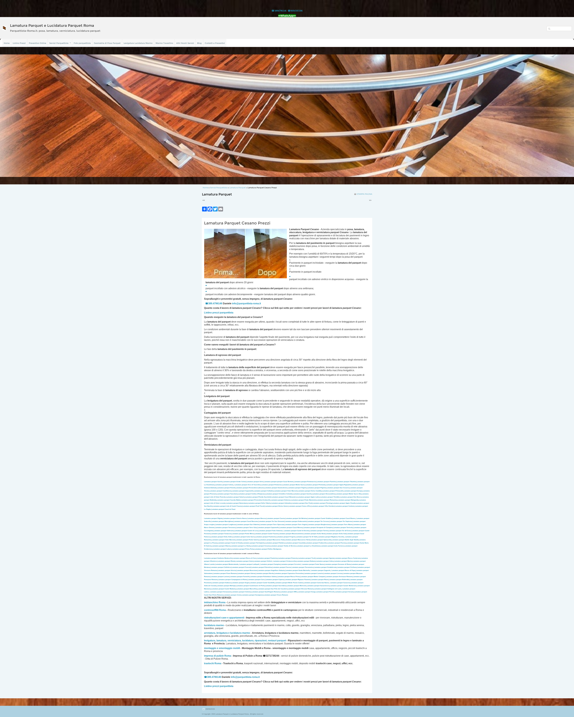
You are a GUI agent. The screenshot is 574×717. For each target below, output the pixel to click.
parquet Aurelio (302, 494)
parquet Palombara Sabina (263, 576)
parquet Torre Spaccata (272, 524)
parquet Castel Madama (223, 589)
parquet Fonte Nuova (313, 564)
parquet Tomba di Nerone (283, 546)
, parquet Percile (325, 592)
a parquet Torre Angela (296, 524)
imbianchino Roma (214, 602)
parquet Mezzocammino (291, 533)
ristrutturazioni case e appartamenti (224, 617)
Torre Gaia (253, 527)
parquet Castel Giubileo (319, 518)
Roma (222, 610)
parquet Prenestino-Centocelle (255, 500)
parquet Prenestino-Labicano (250, 488)
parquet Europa (353, 491)
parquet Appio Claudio (344, 503)
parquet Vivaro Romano (276, 595)
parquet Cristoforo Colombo (279, 494)
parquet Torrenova (225, 527)
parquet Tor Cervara (318, 521)
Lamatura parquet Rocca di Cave (245, 558)
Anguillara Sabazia (278, 570)
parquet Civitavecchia (284, 561)
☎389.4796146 (213, 303)
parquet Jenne (232, 595)
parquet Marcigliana (222, 521)
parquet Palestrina (261, 567)
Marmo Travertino (164, 43)
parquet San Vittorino (248, 524)
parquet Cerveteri (291, 564)
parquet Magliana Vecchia (331, 537)
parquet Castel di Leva (246, 530)
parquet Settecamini (296, 521)
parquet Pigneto (316, 488)
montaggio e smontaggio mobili (222, 648)
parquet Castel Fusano (266, 533)
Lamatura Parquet (237, 187)
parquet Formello (239, 576)
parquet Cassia (276, 518)
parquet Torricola (343, 527)
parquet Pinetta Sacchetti (258, 497)
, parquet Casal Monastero (284, 497)
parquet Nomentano (237, 503)
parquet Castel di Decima (296, 530)
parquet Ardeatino (281, 503)
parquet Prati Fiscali (253, 506)
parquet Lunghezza (225, 524)
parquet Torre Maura (342, 524)
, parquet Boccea (256, 518)
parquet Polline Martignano (267, 549)
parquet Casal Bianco (343, 518)
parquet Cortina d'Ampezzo (251, 494)
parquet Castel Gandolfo (261, 582)
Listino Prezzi (19, 43)
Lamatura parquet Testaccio (221, 533)
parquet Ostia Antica (221, 537)
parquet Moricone (296, 585)
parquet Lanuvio (313, 573)
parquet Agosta (325, 558)
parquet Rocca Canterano (348, 558)
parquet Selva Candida (310, 491)
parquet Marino (343, 561)
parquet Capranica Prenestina (288, 573)
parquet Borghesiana (319, 524)
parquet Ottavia (221, 546)
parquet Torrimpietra (254, 543)
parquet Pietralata (315, 485)
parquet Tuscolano (227, 494)
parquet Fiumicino (265, 537)
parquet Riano (319, 579)
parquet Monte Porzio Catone (289, 582)
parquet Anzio (244, 561)
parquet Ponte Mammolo (303, 500)
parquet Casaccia (340, 582)
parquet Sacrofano (275, 585)
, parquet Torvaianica (302, 567)
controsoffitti (211, 610)
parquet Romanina (327, 500)
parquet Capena (274, 579)
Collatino (264, 491)
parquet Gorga (307, 592)
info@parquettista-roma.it (246, 303)
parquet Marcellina (246, 589)
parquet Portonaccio (305, 481)
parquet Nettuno (306, 561)
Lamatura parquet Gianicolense (275, 488)
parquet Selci (254, 481)
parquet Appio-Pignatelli (338, 485)
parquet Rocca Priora (288, 576)
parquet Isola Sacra (244, 537)
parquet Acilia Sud (335, 533)
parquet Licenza (332, 573)
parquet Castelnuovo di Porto (250, 585)
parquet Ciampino (270, 564)
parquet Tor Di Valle (306, 537)
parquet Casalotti (295, 543)
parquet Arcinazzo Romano (339, 576)
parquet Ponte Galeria (247, 540)
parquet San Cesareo (337, 488)
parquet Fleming (322, 503)
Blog (199, 43)
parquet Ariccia (226, 570)
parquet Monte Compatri (312, 576)
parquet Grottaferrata (325, 567)
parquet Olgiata (213, 518)
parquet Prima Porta (243, 549)
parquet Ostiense (281, 500)
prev (8, 116)
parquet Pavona (336, 543)
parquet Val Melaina (296, 518)
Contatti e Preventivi (215, 43)
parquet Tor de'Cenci (340, 530)
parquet (242, 527)
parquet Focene (282, 567)
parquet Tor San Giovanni (271, 521)
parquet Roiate (226, 561)
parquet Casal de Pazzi (223, 509)
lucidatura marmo (214, 625)
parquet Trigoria (297, 488)
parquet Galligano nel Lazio (327, 589)
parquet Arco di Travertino (247, 485)
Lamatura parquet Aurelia (213, 481)
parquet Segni (240, 582)
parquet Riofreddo (339, 579)
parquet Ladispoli (249, 564)
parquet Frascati (241, 567)
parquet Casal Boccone (246, 521)
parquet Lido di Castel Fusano (227, 506)
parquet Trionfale (330, 497)
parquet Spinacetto (320, 540)
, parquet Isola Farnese (332, 546)
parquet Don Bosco (350, 497)
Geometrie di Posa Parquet (107, 43)
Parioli (226, 488)
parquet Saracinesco (318, 585)
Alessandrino (323, 494)
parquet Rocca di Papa (343, 570)
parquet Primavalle (332, 491)
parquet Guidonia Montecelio (218, 558)
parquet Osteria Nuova (235, 518)
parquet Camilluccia (220, 491)
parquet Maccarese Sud (271, 540)
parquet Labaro (222, 549)
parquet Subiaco (221, 582)
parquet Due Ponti (302, 503)
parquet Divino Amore (276, 506)
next (565, 116)
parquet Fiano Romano (225, 573)
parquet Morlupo (226, 585)
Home (7, 43)
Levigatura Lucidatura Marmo (138, 43)
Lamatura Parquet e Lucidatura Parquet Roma (52, 25)
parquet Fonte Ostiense (270, 530)
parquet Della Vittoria (259, 503)
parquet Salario (235, 497)
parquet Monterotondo (226, 564)
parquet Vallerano (224, 530)
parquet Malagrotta (348, 500)
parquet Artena (246, 573)
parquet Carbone (345, 506)
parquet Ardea (325, 561)
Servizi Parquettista (58, 43)
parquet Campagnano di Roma (232, 579)
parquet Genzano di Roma (338, 564)
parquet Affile (288, 592)
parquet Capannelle (242, 491)
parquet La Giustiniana (308, 546)
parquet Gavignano (252, 595)
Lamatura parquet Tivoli (306, 558)
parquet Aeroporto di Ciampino (318, 527)
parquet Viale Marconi (285, 491)
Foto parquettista (82, 43)
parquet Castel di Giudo (230, 543)
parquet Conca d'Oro (300, 506)
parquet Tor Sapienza (340, 521)
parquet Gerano (344, 592)
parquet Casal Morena (291, 527)
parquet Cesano (260, 546)
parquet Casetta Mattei (229, 500)
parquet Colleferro (221, 567)
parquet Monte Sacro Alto (348, 494)
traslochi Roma (212, 663)
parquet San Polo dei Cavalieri (272, 589)
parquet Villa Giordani (323, 506)
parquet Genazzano (220, 592)
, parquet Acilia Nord (314, 533)
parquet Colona (224, 485)
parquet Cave (256, 579)
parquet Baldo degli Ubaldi (345, 540)
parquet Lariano (219, 576)
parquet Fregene (286, 537)
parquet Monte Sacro (293, 485)
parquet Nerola (265, 573)
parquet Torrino (319, 530)
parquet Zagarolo (320, 570)
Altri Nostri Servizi (185, 43)
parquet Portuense (271, 485)
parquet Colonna (241, 592)
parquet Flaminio (326, 481)
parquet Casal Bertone (278, 481)
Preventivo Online (37, 43)
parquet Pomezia (288, 558)
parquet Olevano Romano (301, 589)
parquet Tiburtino (346, 481)
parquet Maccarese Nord (297, 540)
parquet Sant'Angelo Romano (265, 592)
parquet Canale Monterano (343, 585)
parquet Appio (308, 497)
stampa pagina (364, 194)
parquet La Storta (241, 546)
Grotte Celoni (234, 481)
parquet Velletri (263, 561)
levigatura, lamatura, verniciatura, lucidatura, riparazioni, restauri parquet (245, 640)
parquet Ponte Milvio (243, 533)
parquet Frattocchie (316, 543)
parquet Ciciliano (347, 567)
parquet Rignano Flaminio (297, 579)
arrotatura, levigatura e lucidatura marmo (227, 633)
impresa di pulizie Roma (217, 655)
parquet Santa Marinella (297, 570)
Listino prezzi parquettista (218, 686)
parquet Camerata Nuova (316, 582)
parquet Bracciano (246, 570)
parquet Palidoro (275, 543)
